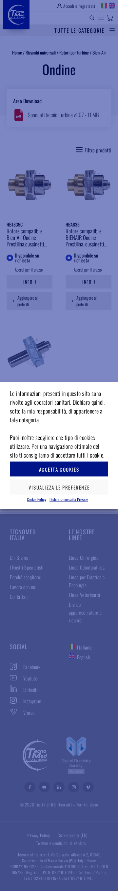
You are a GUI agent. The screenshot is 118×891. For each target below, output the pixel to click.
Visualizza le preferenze (59, 487)
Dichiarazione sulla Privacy (68, 499)
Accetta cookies (59, 469)
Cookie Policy (36, 499)
